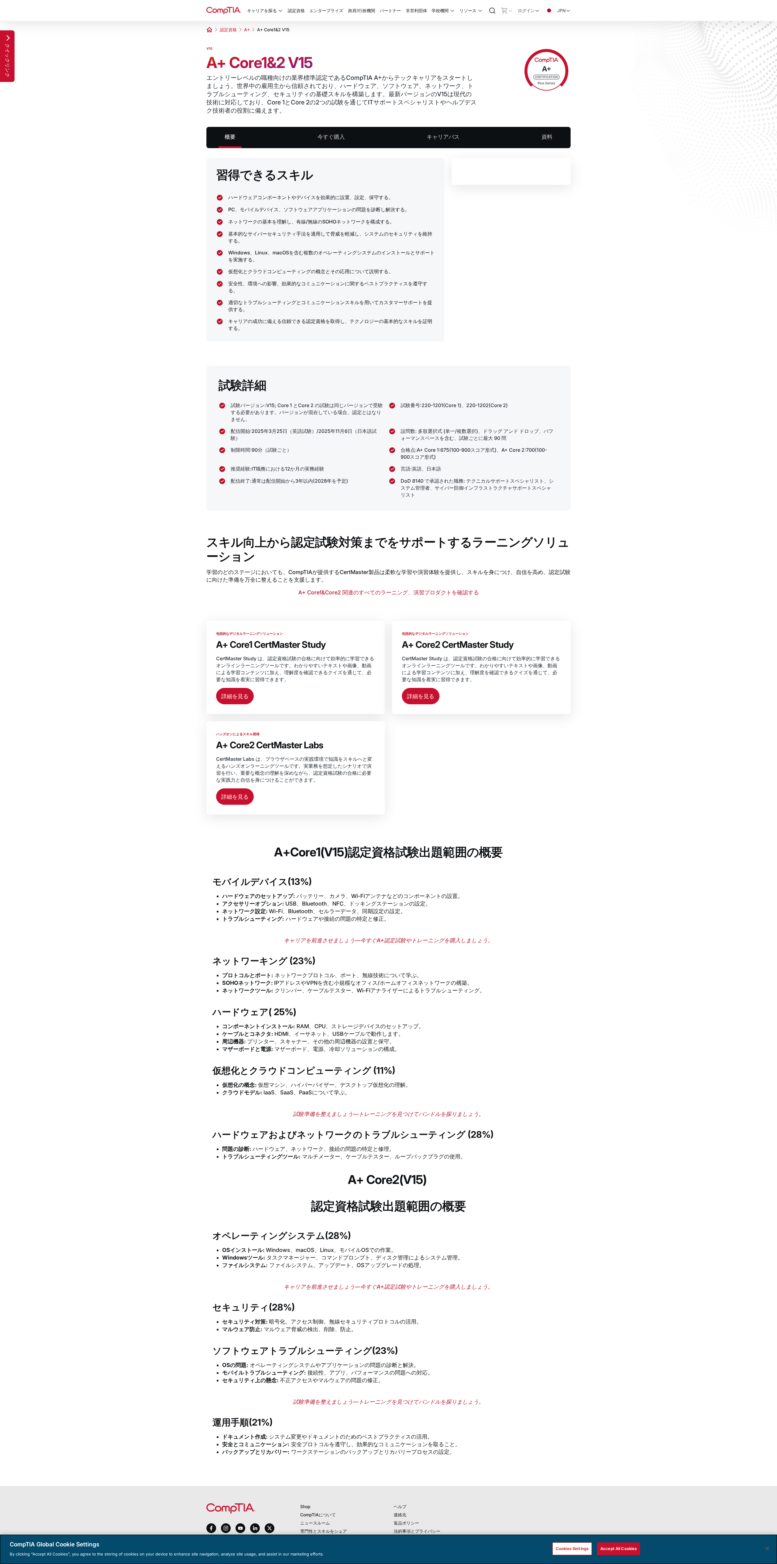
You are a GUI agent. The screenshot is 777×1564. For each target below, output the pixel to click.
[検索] (492, 11)
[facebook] (211, 1528)
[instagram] (226, 1528)
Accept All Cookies (618, 1548)
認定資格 (228, 29)
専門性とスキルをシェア (323, 1531)
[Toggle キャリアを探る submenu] (280, 10)
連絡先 (400, 1514)
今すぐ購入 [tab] (331, 137)
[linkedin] (255, 1528)
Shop (305, 1506)
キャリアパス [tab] (443, 137)
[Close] (767, 1548)
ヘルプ (400, 1506)
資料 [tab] (546, 137)
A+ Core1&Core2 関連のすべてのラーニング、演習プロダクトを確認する (388, 592)
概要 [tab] (230, 137)
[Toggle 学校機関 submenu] (452, 10)
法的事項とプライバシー (417, 1531)
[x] (269, 1528)
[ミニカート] (507, 11)
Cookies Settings (572, 1548)
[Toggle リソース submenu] (480, 10)
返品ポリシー (406, 1522)
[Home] (223, 10)
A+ (247, 29)
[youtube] (240, 1528)
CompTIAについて (318, 1514)
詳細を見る (235, 696)
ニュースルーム (315, 1522)
